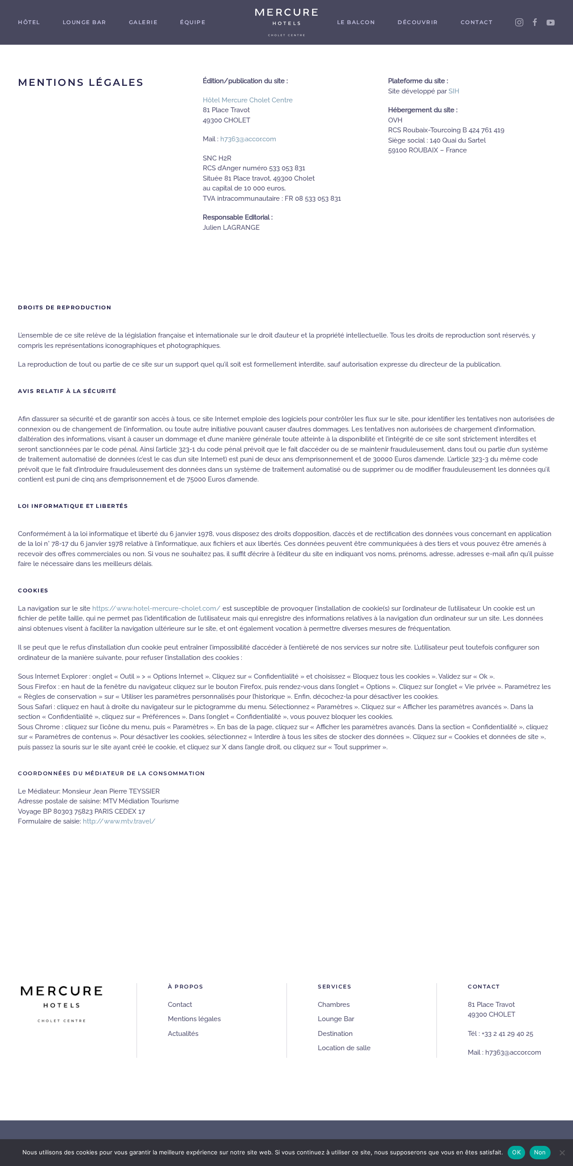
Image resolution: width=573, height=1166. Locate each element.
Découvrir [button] (418, 22)
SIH (454, 91)
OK (516, 1152)
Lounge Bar (85, 22)
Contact (477, 22)
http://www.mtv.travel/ (119, 821)
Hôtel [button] (29, 22)
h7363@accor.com (248, 139)
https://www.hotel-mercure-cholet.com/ (156, 608)
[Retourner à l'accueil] (286, 22)
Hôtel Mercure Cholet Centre (248, 100)
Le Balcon (356, 22)
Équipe (192, 22)
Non (540, 1152)
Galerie (143, 22)
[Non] (561, 1152)
